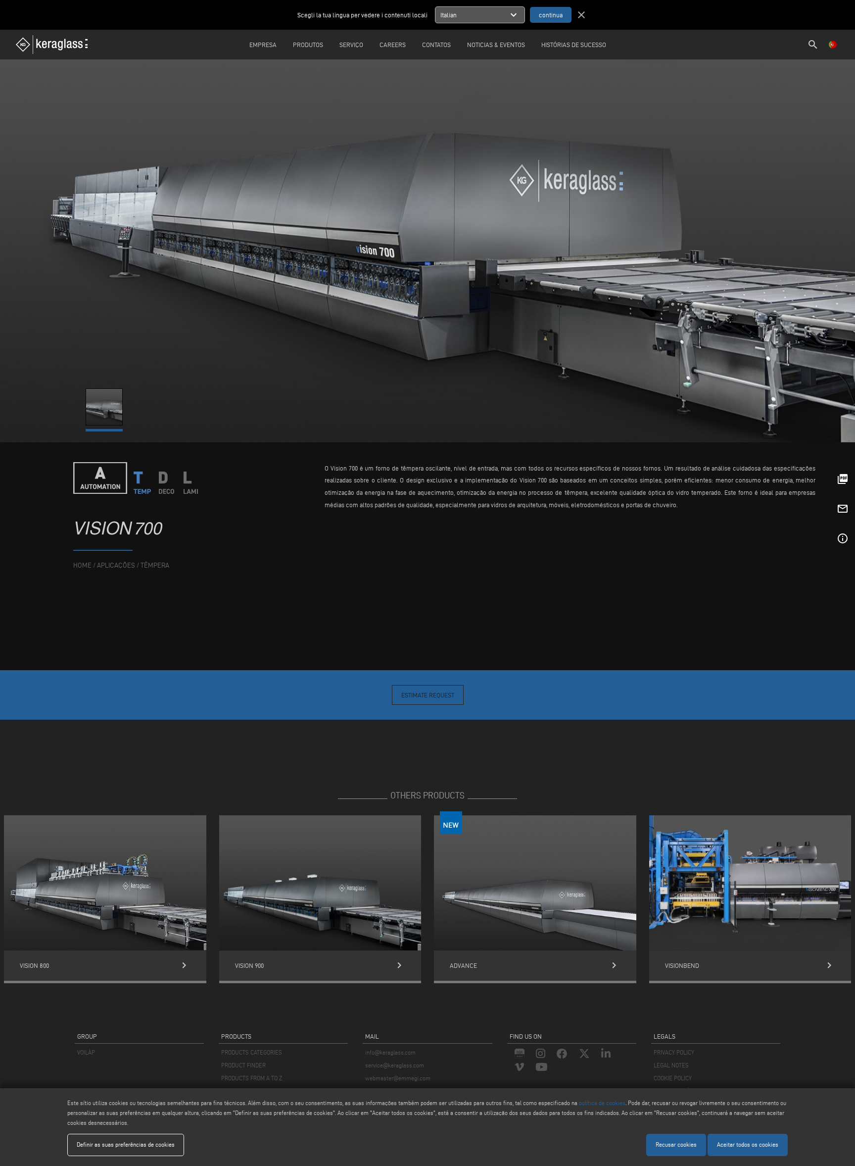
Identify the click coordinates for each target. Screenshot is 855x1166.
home (82, 565)
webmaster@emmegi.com (397, 1078)
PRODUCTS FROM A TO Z (251, 1078)
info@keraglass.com (390, 1052)
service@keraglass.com (394, 1065)
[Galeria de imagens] (105, 423)
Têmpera (155, 565)
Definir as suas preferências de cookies (126, 1144)
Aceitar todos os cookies (747, 1144)
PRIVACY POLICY (674, 1052)
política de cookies (602, 1103)
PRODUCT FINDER (243, 1065)
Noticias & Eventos (496, 44)
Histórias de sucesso (573, 44)
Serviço (351, 44)
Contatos (436, 44)
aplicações (116, 565)
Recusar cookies (676, 1144)
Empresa (263, 44)
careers (393, 44)
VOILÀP (86, 1052)
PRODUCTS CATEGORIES (251, 1052)
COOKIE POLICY (673, 1078)
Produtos (308, 44)
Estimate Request (427, 694)
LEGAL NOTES (671, 1065)
